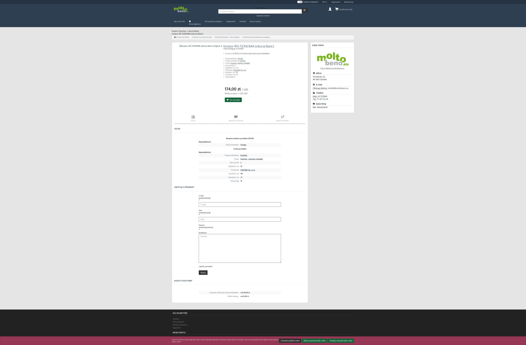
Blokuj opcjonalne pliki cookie (314, 341)
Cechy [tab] (193, 121)
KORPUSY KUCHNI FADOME (202, 37)
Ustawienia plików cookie (290, 341)
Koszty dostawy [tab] (282, 121)
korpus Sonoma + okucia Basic (227, 37)
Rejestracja (348, 2)
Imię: (205, 211)
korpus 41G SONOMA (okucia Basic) (256, 37)
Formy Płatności (178, 322)
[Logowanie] (330, 8)
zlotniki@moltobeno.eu (338, 88)
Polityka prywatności (180, 325)
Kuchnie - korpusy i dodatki (240, 63)
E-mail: (204, 197)
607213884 (322, 96)
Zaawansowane (263, 16)
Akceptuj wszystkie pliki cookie (341, 341)
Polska (240, 59)
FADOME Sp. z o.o (239, 70)
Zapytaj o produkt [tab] (236, 121)
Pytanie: (206, 226)
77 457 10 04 (322, 99)
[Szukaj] (305, 10)
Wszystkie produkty (213, 21)
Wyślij (203, 272)
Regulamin (177, 328)
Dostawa (176, 319)
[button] (324, 2)
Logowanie (335, 2)
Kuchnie (242, 61)
